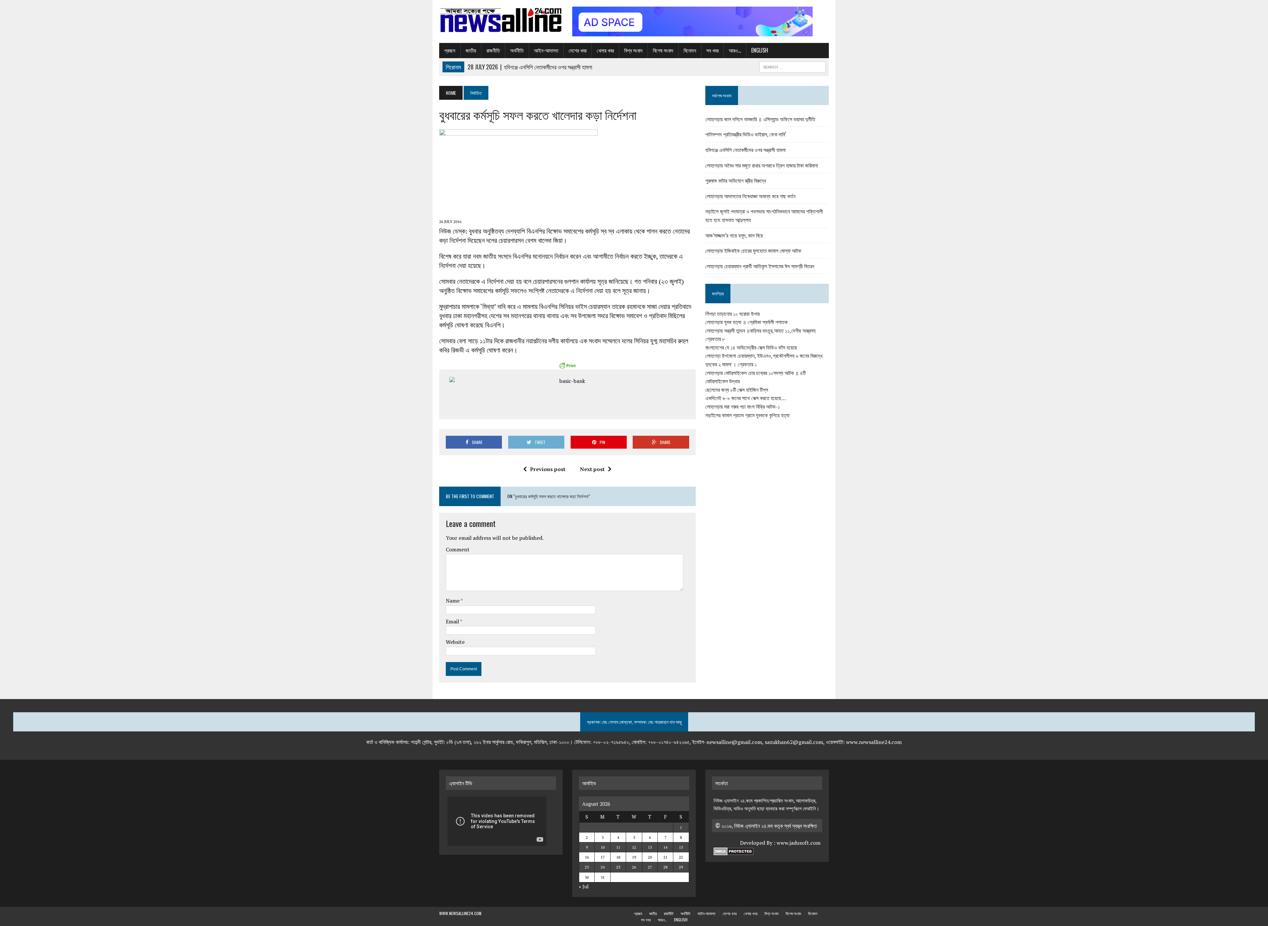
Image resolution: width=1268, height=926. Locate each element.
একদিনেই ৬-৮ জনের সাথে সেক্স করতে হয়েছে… (745, 398)
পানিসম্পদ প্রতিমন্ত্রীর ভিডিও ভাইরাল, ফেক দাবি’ (745, 134)
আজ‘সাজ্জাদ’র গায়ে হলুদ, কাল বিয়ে (734, 235)
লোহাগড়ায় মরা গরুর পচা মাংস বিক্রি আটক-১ (742, 406)
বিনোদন (690, 50)
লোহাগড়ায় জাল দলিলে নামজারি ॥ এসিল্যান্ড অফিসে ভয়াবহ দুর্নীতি (760, 119)
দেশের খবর (577, 50)
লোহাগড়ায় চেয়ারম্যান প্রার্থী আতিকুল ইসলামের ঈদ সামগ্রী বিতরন (759, 266)
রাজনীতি (493, 50)
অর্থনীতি (517, 50)
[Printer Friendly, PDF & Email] (567, 365)
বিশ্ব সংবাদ (633, 50)
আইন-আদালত (546, 50)
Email (453, 621)
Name (453, 600)
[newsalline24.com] (501, 20)
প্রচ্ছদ (449, 50)
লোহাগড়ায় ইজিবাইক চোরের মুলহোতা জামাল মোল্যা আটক (753, 250)
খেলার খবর (605, 50)
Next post (592, 469)
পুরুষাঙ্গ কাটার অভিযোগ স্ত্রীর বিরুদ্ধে (735, 180)
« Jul (584, 886)
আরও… (735, 50)
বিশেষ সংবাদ (663, 50)
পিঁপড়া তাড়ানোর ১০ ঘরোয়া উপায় (732, 313)
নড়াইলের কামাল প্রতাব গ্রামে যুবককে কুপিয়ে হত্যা (747, 415)
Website (455, 642)
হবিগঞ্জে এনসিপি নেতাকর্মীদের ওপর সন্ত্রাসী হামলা (745, 150)
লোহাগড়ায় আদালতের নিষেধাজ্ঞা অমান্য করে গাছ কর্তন (750, 196)
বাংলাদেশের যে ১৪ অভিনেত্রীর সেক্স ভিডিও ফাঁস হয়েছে (751, 347)
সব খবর (712, 50)
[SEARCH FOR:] (792, 66)
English (759, 50)
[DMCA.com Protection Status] (734, 851)
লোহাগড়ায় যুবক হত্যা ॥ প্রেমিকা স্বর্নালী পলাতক (746, 322)
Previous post (547, 469)
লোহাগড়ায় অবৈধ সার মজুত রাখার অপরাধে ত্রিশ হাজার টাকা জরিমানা (761, 165)
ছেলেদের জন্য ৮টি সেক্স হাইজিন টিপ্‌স (736, 389)
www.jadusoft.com (799, 842)
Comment (458, 549)
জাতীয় (471, 50)
